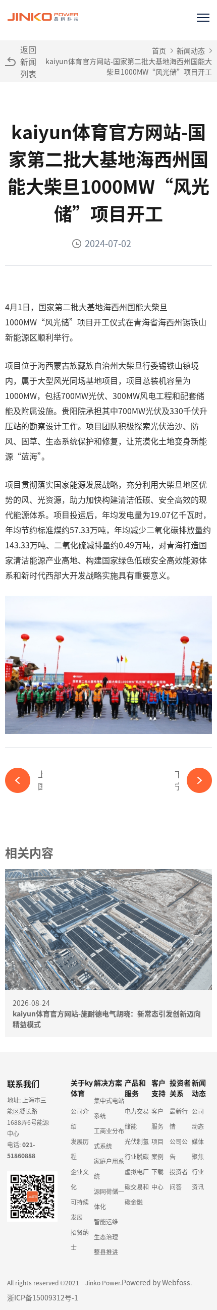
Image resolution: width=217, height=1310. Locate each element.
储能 (131, 1126)
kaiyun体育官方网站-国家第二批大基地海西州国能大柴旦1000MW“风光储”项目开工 (128, 66)
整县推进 (106, 1251)
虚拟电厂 (137, 1171)
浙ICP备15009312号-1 (42, 1297)
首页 (159, 50)
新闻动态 (191, 50)
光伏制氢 (137, 1141)
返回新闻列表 (28, 61)
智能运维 (106, 1221)
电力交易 (137, 1111)
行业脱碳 (137, 1156)
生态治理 (106, 1236)
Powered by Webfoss (156, 1282)
